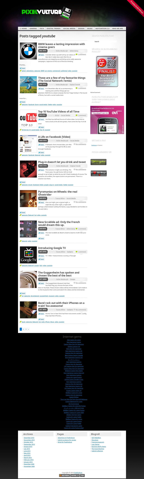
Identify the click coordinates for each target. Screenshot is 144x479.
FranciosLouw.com (98, 442)
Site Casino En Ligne (74, 340)
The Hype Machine (98, 449)
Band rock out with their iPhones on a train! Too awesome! (61, 304)
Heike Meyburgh (62, 51)
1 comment (82, 54)
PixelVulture (94, 145)
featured (37, 155)
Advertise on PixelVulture (66, 438)
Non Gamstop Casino (74, 342)
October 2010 (28, 442)
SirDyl (57, 115)
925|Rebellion (96, 438)
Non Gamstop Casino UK (73, 351)
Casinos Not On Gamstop (73, 353)
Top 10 (42, 130)
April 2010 (27, 455)
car (46, 71)
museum (51, 296)
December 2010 (29, 438)
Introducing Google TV (52, 248)
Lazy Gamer (95, 444)
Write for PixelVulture (65, 442)
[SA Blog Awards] (107, 86)
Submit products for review (67, 440)
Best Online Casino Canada (74, 355)
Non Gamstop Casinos (73, 362)
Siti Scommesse (74, 404)
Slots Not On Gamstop (73, 349)
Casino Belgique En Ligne (73, 401)
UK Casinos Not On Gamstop (73, 366)
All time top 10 (26, 130)
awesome (37, 71)
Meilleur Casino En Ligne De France (74, 406)
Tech (40, 265)
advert (24, 71)
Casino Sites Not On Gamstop (74, 344)
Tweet (41, 55)
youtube (74, 71)
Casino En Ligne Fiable (73, 417)
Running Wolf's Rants (99, 446)
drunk (30, 185)
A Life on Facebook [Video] (54, 137)
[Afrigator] (98, 165)
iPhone (47, 322)
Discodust (95, 440)
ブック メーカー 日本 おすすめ (74, 408)
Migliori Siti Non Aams (73, 415)
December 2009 (29, 464)
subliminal (64, 71)
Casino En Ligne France (74, 377)
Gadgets (70, 252)
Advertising (74, 51)
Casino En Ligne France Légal (73, 428)
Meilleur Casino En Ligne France (73, 410)
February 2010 (28, 460)
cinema (49, 71)
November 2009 (29, 466)
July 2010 (27, 449)
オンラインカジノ (74, 360)
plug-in (51, 185)
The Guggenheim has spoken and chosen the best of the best (58, 274)
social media (43, 104)
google (46, 185)
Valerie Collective (97, 451)
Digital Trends (75, 85)
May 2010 (27, 453)
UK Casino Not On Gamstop (73, 388)
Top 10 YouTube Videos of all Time (58, 111)
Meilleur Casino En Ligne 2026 (74, 413)
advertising (30, 71)
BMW (42, 71)
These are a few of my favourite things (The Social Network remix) (61, 79)
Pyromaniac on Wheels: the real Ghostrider (57, 193)
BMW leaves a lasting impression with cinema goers (61, 45)
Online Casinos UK (74, 347)
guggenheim (44, 296)
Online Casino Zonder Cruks (74, 379)
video (69, 71)
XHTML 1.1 (75, 475)
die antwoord (35, 296)
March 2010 (28, 458)
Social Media (65, 115)
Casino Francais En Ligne (74, 426)
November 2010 (29, 440)
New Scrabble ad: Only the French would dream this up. (59, 223)
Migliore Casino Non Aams (74, 371)
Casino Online (73, 397)
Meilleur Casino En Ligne (74, 393)
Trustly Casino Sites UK (73, 391)
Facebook (31, 104)
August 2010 (28, 446)
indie (43, 322)
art (23, 296)
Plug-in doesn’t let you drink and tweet (62, 162)
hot (35, 215)
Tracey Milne (60, 198)
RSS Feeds (65, 475)
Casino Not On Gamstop (74, 364)
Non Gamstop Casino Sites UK (74, 373)
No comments (81, 144)
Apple (23, 322)
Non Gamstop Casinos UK (73, 357)
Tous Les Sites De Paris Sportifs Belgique (74, 399)
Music (52, 322)
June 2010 (27, 451)
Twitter (50, 104)
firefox (41, 185)
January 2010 (28, 462)
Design (72, 279)
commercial (56, 71)
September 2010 (29, 444)
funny (37, 104)
